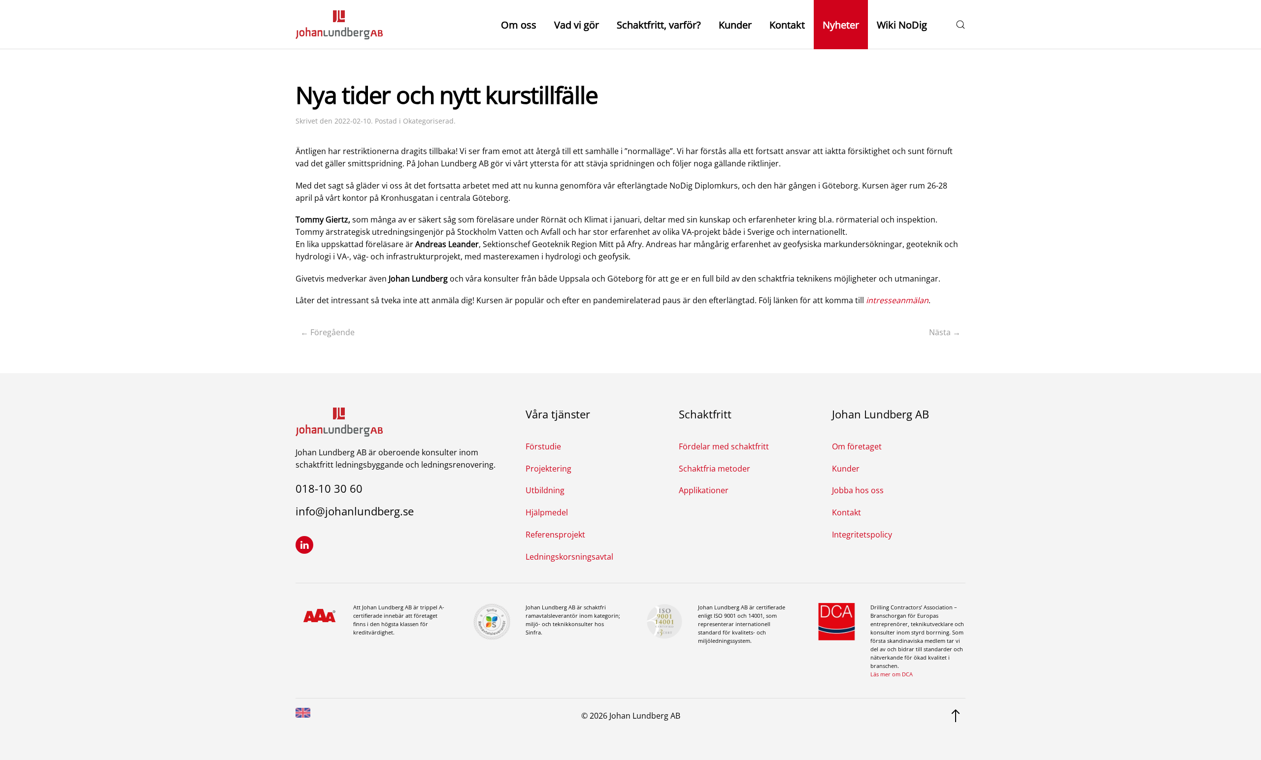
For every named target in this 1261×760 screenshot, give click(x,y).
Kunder (735, 25)
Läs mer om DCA (891, 674)
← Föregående (327, 332)
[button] (960, 24)
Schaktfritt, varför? (659, 25)
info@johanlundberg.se (355, 511)
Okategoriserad (428, 121)
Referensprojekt (555, 534)
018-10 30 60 (329, 488)
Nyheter (841, 25)
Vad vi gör (576, 25)
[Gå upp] (955, 714)
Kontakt (787, 25)
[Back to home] (339, 24)
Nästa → (945, 332)
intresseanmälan (897, 300)
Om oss (518, 25)
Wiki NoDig (902, 25)
